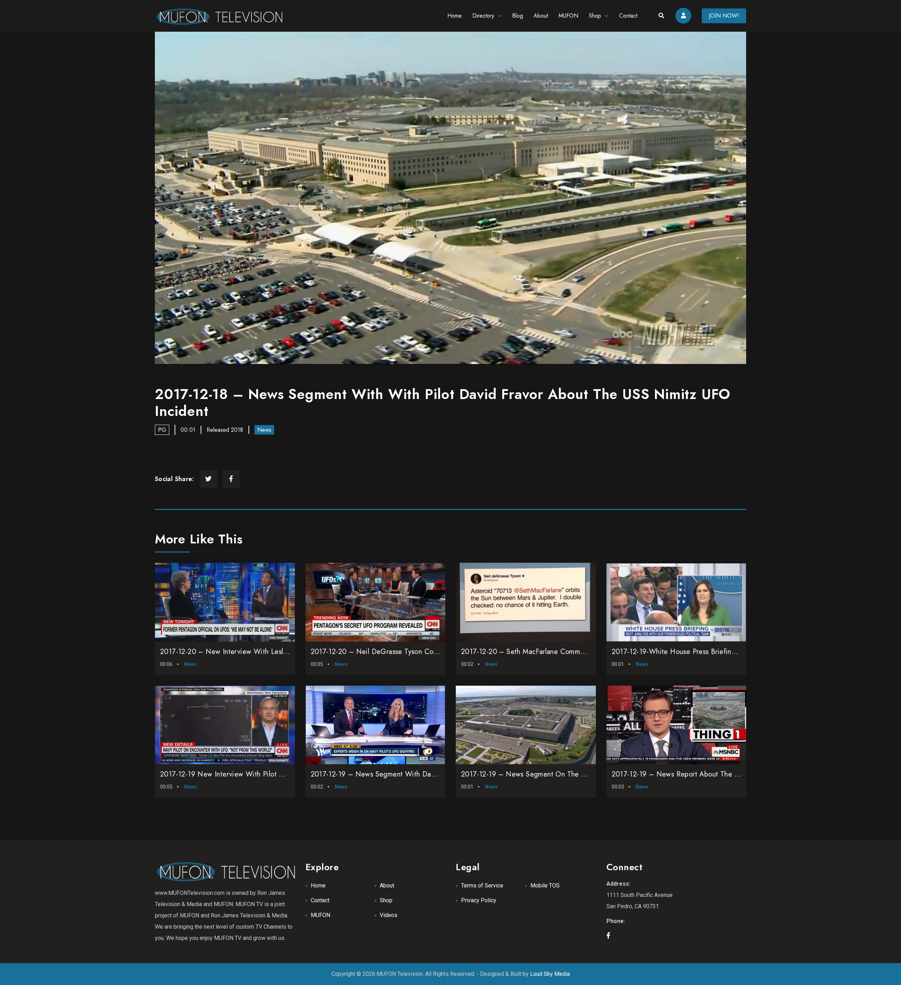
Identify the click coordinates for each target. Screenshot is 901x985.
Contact (628, 16)
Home (454, 16)
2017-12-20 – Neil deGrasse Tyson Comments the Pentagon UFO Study (424, 652)
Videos (388, 915)
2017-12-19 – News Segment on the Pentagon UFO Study (553, 774)
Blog (517, 16)
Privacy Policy (478, 900)
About (541, 16)
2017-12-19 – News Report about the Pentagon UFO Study (705, 774)
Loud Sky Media (550, 974)
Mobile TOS (545, 885)
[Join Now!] (450, 198)
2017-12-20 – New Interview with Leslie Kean (233, 652)
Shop (595, 16)
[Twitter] (208, 479)
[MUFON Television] (218, 16)
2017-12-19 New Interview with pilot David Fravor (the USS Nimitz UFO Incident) (288, 774)
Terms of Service (482, 885)
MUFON (568, 16)
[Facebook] (231, 479)
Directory (483, 16)
